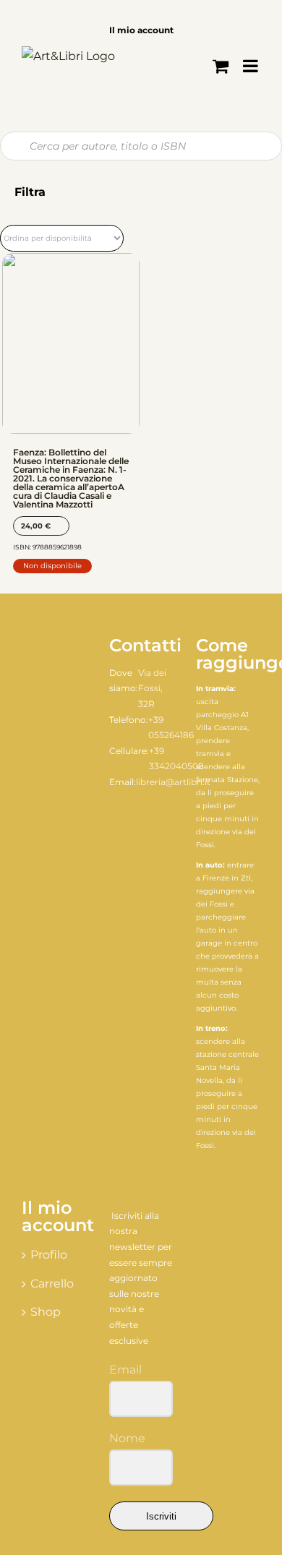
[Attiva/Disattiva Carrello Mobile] (220, 66)
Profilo (48, 1254)
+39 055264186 (171, 727)
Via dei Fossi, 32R (152, 688)
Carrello (52, 1283)
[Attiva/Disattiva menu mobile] (251, 66)
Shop (45, 1312)
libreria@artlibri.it (173, 781)
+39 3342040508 (176, 758)
